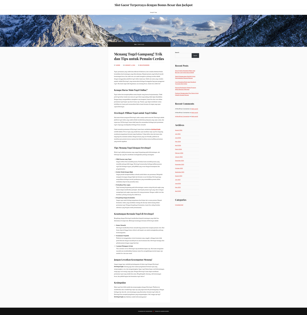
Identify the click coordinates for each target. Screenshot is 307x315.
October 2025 (179, 168)
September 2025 (179, 172)
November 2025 (179, 164)
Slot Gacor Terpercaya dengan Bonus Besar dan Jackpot (154, 5)
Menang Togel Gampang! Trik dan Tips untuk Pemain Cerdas (139, 56)
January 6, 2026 (130, 65)
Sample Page (153, 12)
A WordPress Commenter (182, 116)
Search (177, 52)
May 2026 (178, 141)
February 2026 (179, 153)
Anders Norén (164, 311)
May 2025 (178, 187)
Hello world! (194, 109)
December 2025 (179, 160)
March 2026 (178, 149)
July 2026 (177, 134)
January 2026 (179, 157)
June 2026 (178, 137)
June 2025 (178, 183)
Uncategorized (144, 65)
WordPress (149, 311)
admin (118, 65)
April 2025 (178, 191)
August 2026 (178, 130)
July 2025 (177, 179)
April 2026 (178, 145)
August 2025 (178, 176)
